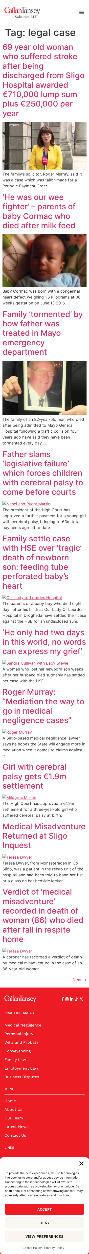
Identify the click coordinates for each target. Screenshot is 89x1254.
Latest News (16, 1126)
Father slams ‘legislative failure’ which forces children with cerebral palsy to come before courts (42, 473)
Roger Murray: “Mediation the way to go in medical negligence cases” (43, 706)
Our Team (13, 1118)
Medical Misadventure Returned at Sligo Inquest (44, 836)
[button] (81, 1163)
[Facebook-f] (63, 999)
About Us (13, 1109)
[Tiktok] (76, 999)
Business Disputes (21, 1077)
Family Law (15, 1059)
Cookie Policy (32, 1248)
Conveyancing (17, 1051)
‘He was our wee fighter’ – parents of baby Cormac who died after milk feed (39, 211)
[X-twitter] (81, 999)
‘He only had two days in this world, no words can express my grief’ (44, 642)
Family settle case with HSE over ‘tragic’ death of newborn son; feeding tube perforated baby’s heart (42, 562)
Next (80, 979)
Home (10, 1100)
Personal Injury (18, 1033)
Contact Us (15, 1135)
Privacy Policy (54, 1248)
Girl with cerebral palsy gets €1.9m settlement (34, 776)
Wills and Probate (21, 1042)
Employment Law (21, 1068)
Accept (44, 1209)
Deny (45, 1223)
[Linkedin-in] (71, 999)
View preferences (44, 1236)
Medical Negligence (22, 1025)
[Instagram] (67, 999)
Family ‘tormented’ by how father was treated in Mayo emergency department (42, 333)
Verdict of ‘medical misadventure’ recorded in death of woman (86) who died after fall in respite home (43, 915)
